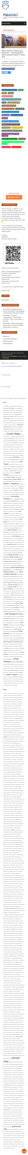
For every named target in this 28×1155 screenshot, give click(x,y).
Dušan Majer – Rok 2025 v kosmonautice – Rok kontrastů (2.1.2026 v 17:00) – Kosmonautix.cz (13, 317)
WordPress (14, 356)
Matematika (5, 115)
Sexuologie (22, 139)
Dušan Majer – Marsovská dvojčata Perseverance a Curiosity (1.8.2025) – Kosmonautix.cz (13, 325)
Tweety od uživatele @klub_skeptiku (11, 366)
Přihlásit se (6, 336)
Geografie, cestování (13, 102)
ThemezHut (6, 357)
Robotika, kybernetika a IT (9, 139)
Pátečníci (10, 15)
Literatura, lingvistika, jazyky (10, 112)
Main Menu (7, 23)
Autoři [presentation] (4, 402)
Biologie (20, 90)
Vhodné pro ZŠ (16, 147)
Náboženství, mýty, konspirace (11, 124)
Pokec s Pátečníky (17, 127)
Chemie (4, 93)
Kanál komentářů (8, 341)
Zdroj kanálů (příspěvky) (10, 338)
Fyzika (4, 102)
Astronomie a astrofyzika (9, 90)
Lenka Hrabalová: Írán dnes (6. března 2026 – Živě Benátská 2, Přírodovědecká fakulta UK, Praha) (13, 311)
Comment (20, 59)
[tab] (4, 402)
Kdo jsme (5, 321)
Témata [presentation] (5, 689)
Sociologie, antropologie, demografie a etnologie (13, 143)
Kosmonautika (20, 109)
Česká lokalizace (8, 343)
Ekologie (10, 93)
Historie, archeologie (8, 109)
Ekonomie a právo (7, 96)
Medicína (4, 118)
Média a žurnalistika (16, 115)
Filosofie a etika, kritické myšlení (11, 99)
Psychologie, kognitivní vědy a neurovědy (10, 135)
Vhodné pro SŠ (6, 147)
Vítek (14, 59)
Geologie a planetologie (9, 105)
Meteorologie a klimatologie (10, 121)
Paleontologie (6, 127)
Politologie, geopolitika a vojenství (12, 131)
